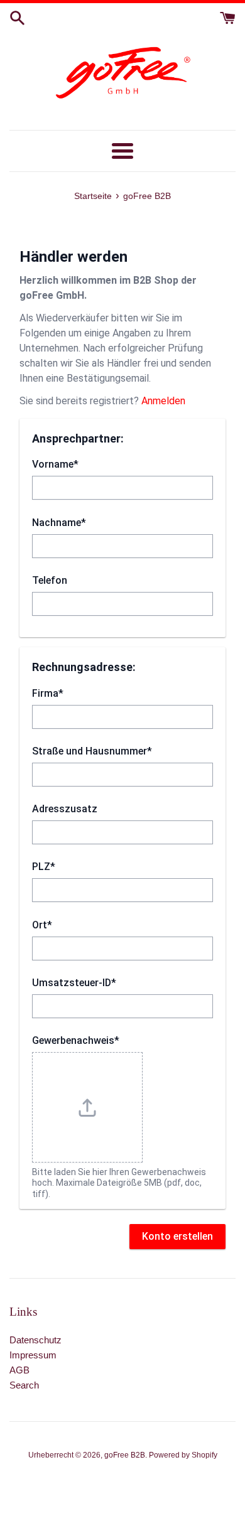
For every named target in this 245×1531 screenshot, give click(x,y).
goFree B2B (124, 1455)
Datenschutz (35, 1340)
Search (24, 1385)
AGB (19, 1370)
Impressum (33, 1355)
